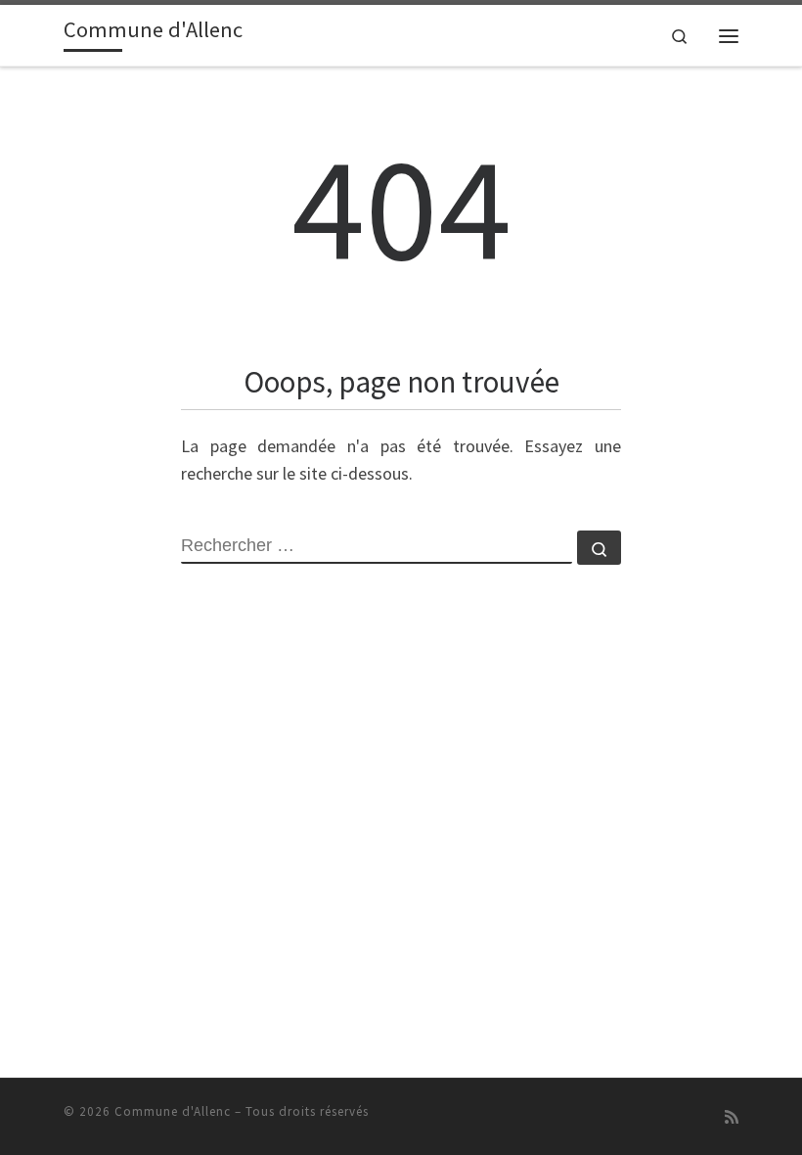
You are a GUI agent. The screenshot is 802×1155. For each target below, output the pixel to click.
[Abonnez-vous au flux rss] (731, 1117)
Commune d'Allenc (172, 1111)
